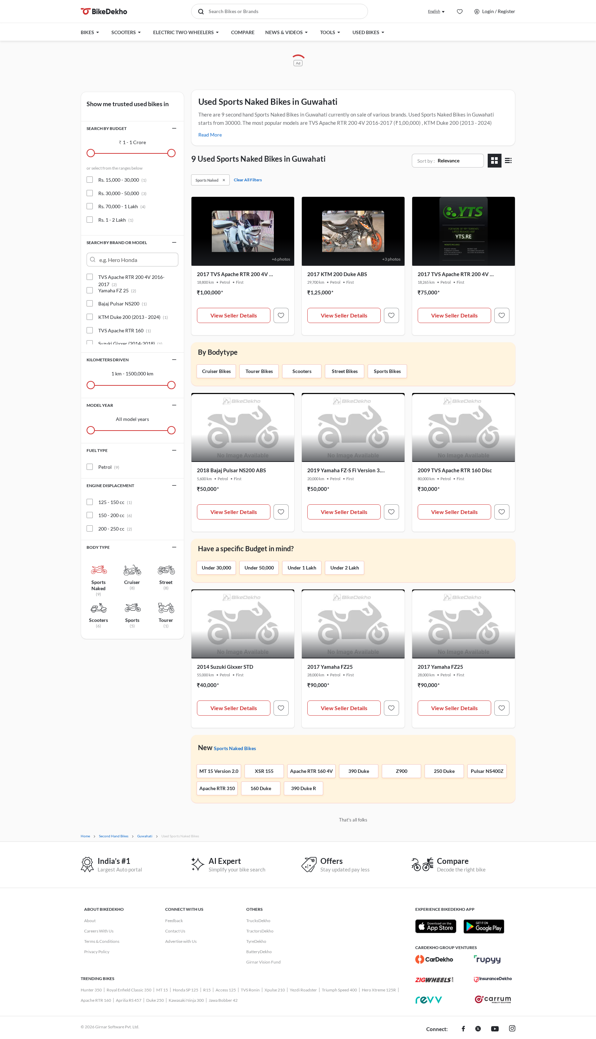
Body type (98, 547)
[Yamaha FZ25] (391, 708)
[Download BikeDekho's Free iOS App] (435, 926)
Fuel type (97, 450)
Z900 (401, 771)
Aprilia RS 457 (128, 1000)
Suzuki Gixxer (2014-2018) (130, 343)
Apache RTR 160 (96, 1000)
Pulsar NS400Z (487, 771)
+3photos (391, 259)
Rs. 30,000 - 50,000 (122, 193)
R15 (207, 989)
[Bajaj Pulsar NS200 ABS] (281, 512)
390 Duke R (303, 788)
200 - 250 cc (115, 529)
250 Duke (444, 771)
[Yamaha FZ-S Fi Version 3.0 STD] (391, 512)
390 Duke (358, 771)
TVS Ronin (250, 989)
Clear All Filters (248, 179)
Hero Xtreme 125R (379, 989)
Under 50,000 (259, 568)
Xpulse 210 (275, 989)
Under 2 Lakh (344, 568)
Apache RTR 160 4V (311, 771)
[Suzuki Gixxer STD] (281, 708)
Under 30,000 (216, 568)
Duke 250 (155, 1000)
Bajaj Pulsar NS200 (122, 303)
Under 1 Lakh (302, 568)
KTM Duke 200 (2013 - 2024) (133, 317)
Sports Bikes (387, 371)
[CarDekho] (434, 959)
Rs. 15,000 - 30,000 (122, 180)
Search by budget (107, 128)
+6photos (281, 259)
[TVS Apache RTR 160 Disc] (501, 512)
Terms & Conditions (101, 941)
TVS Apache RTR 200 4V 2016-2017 (131, 277)
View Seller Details (233, 315)
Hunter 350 (91, 989)
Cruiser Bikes (216, 371)
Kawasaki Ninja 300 (186, 1000)
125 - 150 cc (115, 502)
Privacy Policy (96, 951)
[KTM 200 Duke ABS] (391, 315)
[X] (478, 1029)
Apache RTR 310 (217, 788)
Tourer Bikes (259, 371)
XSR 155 (264, 771)
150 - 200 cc (115, 515)
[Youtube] (495, 1029)
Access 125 (226, 989)
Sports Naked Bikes (235, 748)
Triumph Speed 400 (339, 989)
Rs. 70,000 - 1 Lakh (122, 206)
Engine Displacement (110, 485)
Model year (100, 405)
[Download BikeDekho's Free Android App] (483, 926)
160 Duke (260, 788)
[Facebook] (463, 1029)
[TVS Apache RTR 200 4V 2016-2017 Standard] (501, 315)
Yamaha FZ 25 (117, 290)
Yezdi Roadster (303, 989)
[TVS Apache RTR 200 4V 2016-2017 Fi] (281, 315)
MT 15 (162, 989)
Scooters (301, 371)
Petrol (108, 467)
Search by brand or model (117, 242)
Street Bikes (345, 371)
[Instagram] (512, 1029)
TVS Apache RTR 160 (124, 330)
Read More (210, 135)
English (434, 11)
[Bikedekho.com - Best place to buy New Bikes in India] (104, 11)
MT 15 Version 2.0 (218, 771)
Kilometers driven (108, 359)
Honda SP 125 (185, 989)
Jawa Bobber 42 (223, 1000)
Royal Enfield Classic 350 (129, 989)
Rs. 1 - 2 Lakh (115, 220)
